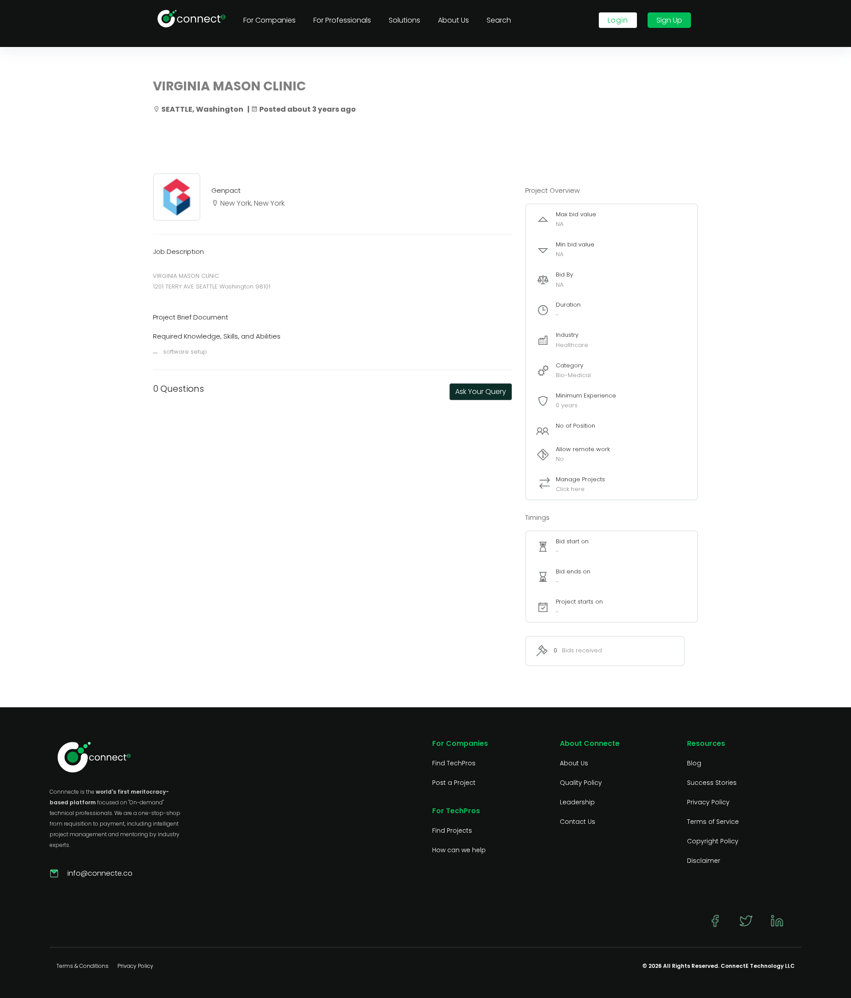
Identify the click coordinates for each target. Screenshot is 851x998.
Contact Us (577, 821)
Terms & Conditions (82, 966)
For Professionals (342, 20)
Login (618, 20)
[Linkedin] (776, 921)
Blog (694, 763)
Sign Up (669, 20)
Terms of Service (713, 821)
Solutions (404, 20)
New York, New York (252, 203)
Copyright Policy (712, 841)
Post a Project (454, 782)
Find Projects (452, 830)
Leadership (577, 802)
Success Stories (712, 782)
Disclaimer (703, 860)
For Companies (269, 20)
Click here (570, 489)
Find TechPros (454, 763)
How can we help (459, 850)
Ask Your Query (480, 391)
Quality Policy (581, 782)
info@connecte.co (100, 873)
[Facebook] (714, 921)
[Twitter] (745, 921)
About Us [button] (453, 20)
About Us (574, 763)
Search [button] (499, 20)
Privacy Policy (708, 802)
